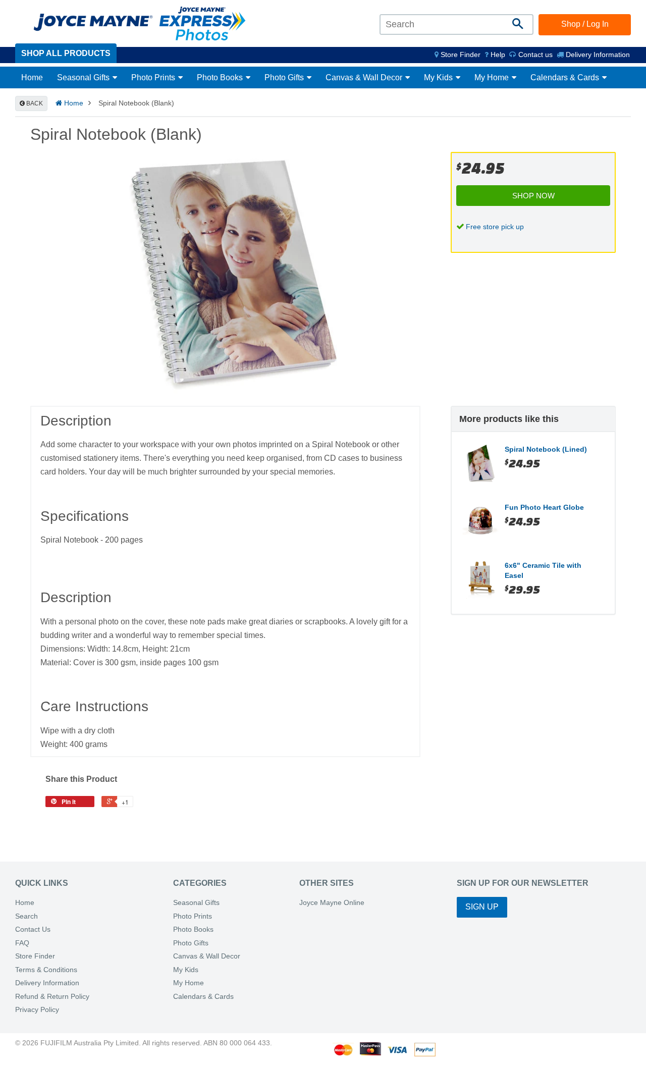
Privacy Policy (37, 1010)
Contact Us (32, 929)
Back (34, 103)
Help (497, 54)
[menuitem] (457, 54)
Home (32, 77)
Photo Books (221, 77)
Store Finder (35, 956)
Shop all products (66, 53)
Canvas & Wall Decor (365, 77)
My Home (492, 77)
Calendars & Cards (565, 77)
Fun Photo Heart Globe (544, 507)
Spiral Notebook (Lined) (546, 449)
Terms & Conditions (46, 970)
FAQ (22, 943)
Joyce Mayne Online (331, 903)
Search (26, 916)
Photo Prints (154, 77)
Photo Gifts (285, 77)
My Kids (439, 77)
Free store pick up (495, 227)
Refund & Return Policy (52, 996)
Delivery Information (597, 54)
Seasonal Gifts (84, 77)
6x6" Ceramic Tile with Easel (543, 570)
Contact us (534, 54)
